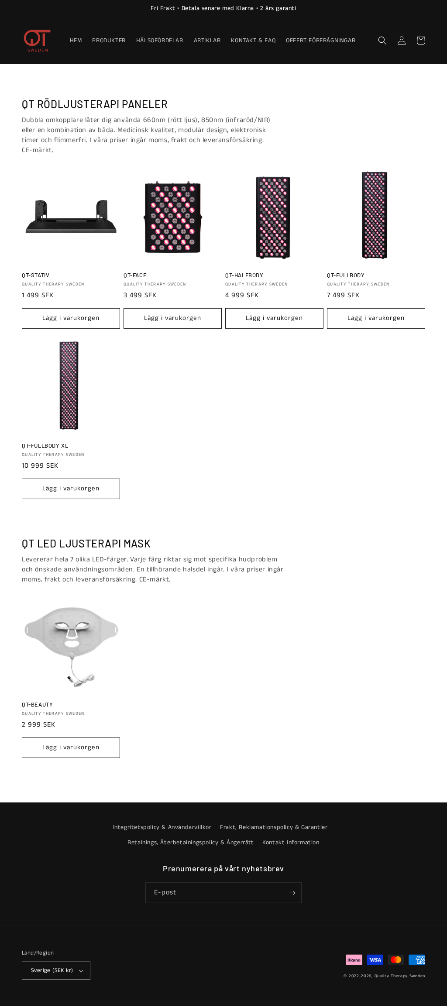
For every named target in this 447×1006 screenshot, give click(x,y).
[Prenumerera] (292, 893)
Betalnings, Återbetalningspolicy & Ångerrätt (190, 842)
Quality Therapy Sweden (400, 976)
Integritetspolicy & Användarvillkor (162, 827)
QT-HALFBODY (244, 275)
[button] (382, 40)
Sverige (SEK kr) (52, 970)
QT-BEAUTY (37, 704)
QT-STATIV (35, 275)
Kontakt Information (290, 842)
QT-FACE (135, 275)
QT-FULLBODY (346, 275)
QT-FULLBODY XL (45, 445)
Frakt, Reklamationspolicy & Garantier (273, 827)
